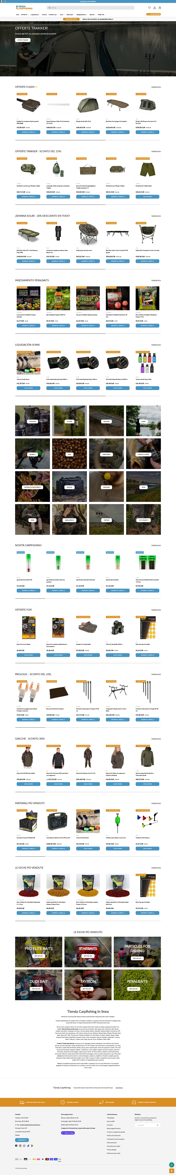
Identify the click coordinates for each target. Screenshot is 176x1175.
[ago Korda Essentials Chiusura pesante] (58, 563)
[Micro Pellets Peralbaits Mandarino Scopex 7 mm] (147, 298)
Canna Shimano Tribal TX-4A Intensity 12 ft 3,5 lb (57, 122)
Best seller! (39, 956)
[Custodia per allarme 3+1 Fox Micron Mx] (58, 821)
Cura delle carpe (143, 454)
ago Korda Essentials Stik (24, 580)
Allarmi (69, 421)
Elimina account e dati (113, 1153)
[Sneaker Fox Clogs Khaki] (88, 628)
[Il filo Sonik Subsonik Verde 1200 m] (58, 363)
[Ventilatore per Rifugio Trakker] (118, 169)
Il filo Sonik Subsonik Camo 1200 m (86, 379)
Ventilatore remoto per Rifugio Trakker (28, 186)
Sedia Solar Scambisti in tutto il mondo (147, 250)
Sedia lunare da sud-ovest (84, 250)
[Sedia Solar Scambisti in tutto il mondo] (147, 234)
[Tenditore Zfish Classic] (147, 821)
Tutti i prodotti (143, 520)
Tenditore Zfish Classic (143, 838)
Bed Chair (106, 421)
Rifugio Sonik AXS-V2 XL (83, 121)
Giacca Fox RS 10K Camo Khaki (26, 773)
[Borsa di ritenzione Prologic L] (58, 692)
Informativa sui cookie (113, 1146)
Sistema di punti (112, 1142)
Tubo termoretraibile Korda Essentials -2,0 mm (147, 581)
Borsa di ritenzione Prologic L (55, 709)
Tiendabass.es (22, 1140)
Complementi (106, 454)
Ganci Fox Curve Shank (23, 644)
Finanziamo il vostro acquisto (115, 1139)
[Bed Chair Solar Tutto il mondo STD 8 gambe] (118, 234)
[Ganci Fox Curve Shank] (28, 628)
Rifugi (143, 487)
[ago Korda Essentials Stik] (28, 563)
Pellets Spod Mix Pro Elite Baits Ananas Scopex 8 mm (55, 903)
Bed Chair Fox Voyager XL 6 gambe (116, 121)
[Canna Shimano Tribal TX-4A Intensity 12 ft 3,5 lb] (58, 105)
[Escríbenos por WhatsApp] (171, 1164)
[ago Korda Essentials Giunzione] (88, 563)
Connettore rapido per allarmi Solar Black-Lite (57, 251)
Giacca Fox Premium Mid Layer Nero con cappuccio (57, 774)
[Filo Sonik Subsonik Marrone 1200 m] (118, 363)
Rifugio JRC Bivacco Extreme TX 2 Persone (146, 122)
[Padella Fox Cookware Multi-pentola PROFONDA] (28, 105)
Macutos (69, 487)
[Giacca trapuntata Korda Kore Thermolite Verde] (147, 757)
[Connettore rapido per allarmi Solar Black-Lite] (58, 234)
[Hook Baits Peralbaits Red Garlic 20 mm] (118, 298)
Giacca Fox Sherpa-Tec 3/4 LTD (85, 773)
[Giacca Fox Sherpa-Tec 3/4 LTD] (88, 757)
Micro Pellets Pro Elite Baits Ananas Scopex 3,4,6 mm (87, 903)
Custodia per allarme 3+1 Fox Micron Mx (58, 838)
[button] (160, 8)
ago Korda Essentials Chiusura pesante (55, 581)
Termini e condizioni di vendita (116, 1132)
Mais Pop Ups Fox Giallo (143, 644)
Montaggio (106, 487)
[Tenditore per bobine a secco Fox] (118, 821)
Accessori (32, 421)
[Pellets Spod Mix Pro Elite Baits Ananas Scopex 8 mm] (58, 885)
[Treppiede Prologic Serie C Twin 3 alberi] (118, 692)
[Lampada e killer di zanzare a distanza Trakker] (58, 169)
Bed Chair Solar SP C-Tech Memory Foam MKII (27, 251)
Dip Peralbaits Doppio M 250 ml (55, 315)
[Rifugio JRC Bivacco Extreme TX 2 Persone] (147, 105)
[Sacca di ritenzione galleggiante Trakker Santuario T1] (88, 169)
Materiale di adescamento (32, 487)
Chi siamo (110, 1125)
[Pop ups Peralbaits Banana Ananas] (88, 298)
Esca (69, 454)
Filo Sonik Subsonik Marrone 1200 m (117, 379)
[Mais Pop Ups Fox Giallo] (147, 628)
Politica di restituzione (114, 1135)
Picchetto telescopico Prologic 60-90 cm (147, 710)
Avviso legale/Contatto (114, 1128)
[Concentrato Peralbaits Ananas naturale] (28, 298)
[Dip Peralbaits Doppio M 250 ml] (58, 298)
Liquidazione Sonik (23, 42)
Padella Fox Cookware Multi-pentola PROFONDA (27, 122)
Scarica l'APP (111, 1121)
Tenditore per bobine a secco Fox (116, 838)
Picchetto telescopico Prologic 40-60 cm (87, 710)
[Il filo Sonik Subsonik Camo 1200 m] (88, 363)
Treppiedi (106, 520)
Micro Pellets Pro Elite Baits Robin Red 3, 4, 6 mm (28, 903)
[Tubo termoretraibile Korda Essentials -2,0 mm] (147, 563)
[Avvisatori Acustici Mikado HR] (28, 821)
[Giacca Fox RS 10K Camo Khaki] (28, 757)
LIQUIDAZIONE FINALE (71, 19)
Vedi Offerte (119, 1088)
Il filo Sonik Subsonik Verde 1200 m (56, 379)
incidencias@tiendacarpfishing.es (30, 1125)
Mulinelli (32, 454)
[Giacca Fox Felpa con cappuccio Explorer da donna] (118, 757)
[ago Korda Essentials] (118, 563)
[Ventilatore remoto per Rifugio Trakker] (28, 169)
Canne (143, 421)
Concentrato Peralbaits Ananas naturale (26, 316)
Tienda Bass (110, 1118)
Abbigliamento (69, 520)
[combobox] (90, 8)
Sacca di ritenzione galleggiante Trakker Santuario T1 (86, 187)
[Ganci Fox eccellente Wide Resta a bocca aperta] (58, 628)
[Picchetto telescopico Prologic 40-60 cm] (88, 692)
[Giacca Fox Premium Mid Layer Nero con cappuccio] (58, 757)
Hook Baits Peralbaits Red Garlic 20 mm (116, 316)
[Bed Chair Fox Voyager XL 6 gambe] (118, 105)
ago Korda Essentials (112, 580)
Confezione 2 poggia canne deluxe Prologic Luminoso (27, 710)
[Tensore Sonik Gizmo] (28, 363)
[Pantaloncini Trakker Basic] (147, 169)
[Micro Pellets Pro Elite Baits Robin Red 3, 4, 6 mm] (28, 885)
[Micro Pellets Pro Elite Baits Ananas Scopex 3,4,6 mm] (88, 885)
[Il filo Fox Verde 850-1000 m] (118, 628)
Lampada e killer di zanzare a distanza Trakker (57, 187)
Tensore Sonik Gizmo (23, 379)
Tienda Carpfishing (23, 1168)
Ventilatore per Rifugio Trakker (115, 186)
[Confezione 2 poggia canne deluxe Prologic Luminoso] (28, 692)
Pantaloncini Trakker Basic (144, 186)
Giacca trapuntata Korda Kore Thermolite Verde (145, 774)
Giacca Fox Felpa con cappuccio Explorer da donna (115, 774)
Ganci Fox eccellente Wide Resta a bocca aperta (56, 645)
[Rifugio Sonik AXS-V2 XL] (88, 105)
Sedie (32, 520)
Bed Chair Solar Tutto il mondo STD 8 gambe (117, 251)
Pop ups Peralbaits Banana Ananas (86, 315)
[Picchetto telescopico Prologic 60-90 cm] (147, 692)
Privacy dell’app (111, 1149)
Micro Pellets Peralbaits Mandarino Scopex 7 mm (146, 316)
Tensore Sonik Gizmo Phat (143, 379)
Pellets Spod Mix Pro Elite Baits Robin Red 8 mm (117, 903)
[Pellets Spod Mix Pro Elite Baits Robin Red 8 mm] (118, 885)
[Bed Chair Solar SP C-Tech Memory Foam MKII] (28, 234)
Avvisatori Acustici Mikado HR (26, 838)
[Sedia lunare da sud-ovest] (88, 234)
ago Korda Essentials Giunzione (85, 580)
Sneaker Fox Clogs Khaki (83, 644)
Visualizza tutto (156, 87)
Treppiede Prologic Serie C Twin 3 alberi (116, 710)
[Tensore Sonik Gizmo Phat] (147, 363)
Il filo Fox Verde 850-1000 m (114, 644)
